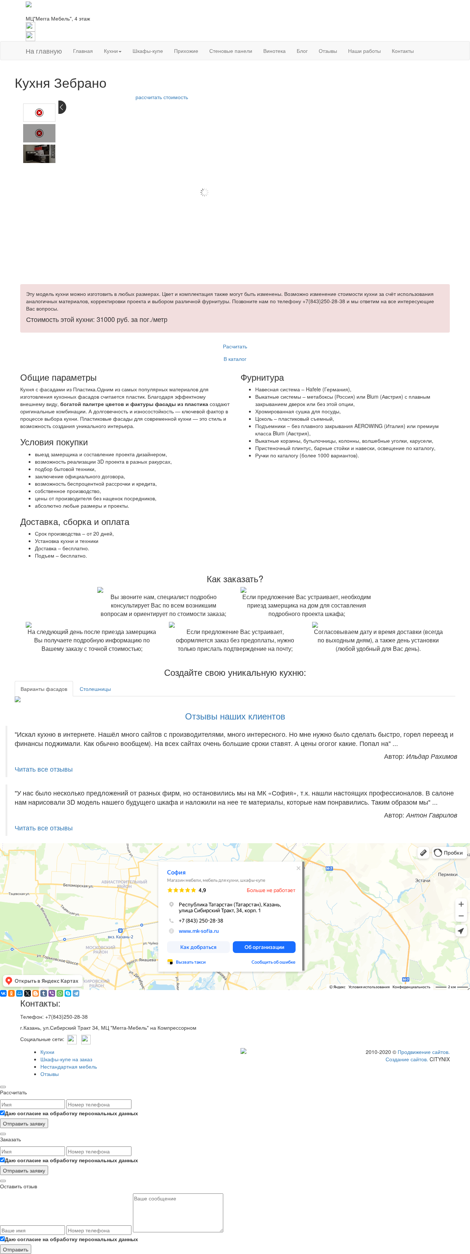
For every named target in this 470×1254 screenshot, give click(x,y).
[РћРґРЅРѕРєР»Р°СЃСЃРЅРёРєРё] (11, 993)
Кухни (111, 50)
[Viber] (51, 993)
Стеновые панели (230, 50)
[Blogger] (35, 993)
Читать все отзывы (44, 768)
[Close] (3, 1087)
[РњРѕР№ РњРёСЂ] (19, 993)
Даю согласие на (71, 1113)
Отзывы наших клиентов (235, 715)
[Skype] (68, 993)
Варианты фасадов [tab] (44, 688)
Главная (83, 50)
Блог (302, 50)
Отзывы (328, 50)
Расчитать (235, 346)
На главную (44, 50)
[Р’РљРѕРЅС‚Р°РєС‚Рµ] (3, 993)
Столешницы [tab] (95, 688)
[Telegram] (76, 993)
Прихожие (186, 50)
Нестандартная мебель (68, 1066)
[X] (27, 993)
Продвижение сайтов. (424, 1051)
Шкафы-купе (148, 50)
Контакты (403, 50)
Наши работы (364, 50)
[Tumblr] (43, 993)
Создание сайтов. (407, 1059)
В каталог (235, 358)
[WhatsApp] (60, 993)
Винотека (274, 50)
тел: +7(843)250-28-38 (52, 11)
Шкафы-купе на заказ (66, 1059)
